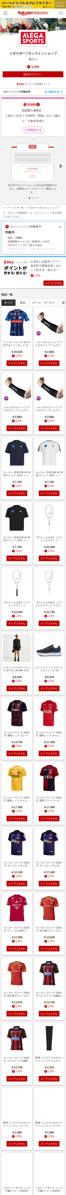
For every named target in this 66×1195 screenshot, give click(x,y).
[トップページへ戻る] (33, 13)
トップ (6, 208)
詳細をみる (35, 129)
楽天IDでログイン (33, 74)
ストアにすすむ (53, 283)
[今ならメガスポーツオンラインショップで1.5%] (33, 26)
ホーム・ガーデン (43, 302)
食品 (22, 302)
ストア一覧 (18, 208)
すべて (8, 302)
